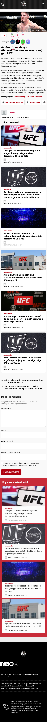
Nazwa (4, 430)
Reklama (29, 674)
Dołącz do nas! (14, 674)
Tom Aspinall (34, 102)
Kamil (12, 112)
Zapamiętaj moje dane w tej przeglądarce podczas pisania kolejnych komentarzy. (21, 464)
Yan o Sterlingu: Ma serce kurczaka (27, 96)
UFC (4, 35)
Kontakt (23, 674)
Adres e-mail (7, 441)
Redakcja (4, 674)
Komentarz (7, 408)
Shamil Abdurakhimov (13, 102)
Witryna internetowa (10, 452)
